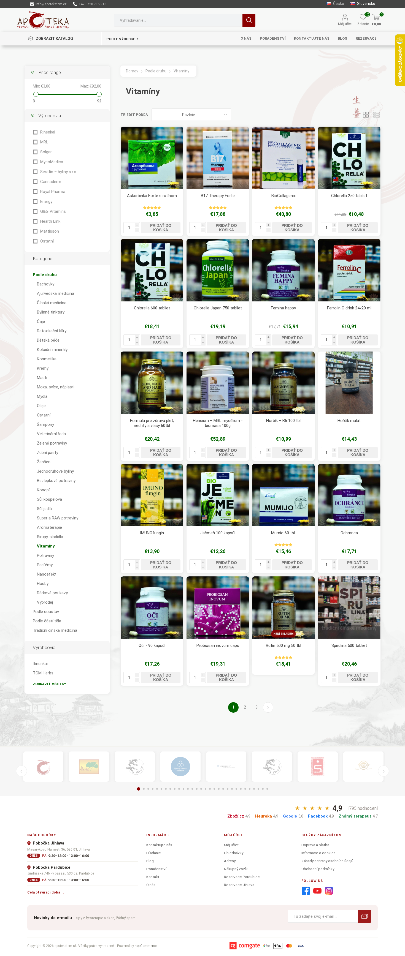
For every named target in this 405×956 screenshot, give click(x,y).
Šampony (45, 424)
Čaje (41, 321)
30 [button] (267, 789)
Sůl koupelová (49, 499)
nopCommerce (145, 946)
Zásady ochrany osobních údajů (327, 861)
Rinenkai (47, 132)
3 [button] (148, 789)
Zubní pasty (47, 452)
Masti (42, 377)
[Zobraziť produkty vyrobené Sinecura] (317, 766)
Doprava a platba (315, 845)
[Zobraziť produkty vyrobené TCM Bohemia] (226, 766)
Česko (338, 3)
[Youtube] (317, 891)
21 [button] (227, 789)
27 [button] (254, 789)
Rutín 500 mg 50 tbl (283, 645)
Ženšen (43, 461)
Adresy (230, 861)
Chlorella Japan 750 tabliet (218, 308)
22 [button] (232, 789)
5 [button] (157, 789)
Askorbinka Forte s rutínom (152, 195)
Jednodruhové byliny (55, 471)
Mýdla (42, 396)
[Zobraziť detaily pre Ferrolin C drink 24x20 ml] (349, 270)
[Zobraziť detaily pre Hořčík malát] (349, 383)
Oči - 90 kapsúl (152, 645)
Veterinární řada (51, 433)
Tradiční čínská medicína (55, 630)
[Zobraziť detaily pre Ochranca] (349, 495)
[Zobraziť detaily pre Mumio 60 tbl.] (283, 495)
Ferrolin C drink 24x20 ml (349, 308)
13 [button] (192, 789)
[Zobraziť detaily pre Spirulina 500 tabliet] (349, 607)
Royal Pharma (52, 191)
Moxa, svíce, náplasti (55, 387)
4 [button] (152, 789)
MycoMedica (51, 161)
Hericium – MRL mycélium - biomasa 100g (218, 423)
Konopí (43, 489)
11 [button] (183, 789)
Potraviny (45, 555)
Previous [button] (21, 771)
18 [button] (214, 789)
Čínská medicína (51, 302)
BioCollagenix (283, 195)
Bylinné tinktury (50, 312)
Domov (132, 71)
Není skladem (283, 633)
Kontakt (152, 877)
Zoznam (376, 114)
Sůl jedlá (44, 508)
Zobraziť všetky (49, 684)
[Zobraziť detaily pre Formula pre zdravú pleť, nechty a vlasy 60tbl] (152, 383)
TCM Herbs (43, 673)
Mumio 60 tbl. (283, 532)
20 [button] (223, 789)
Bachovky (45, 284)
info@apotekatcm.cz (51, 4)
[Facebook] (305, 891)
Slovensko (365, 3)
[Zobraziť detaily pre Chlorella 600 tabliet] (152, 270)
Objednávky (233, 853)
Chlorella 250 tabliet (349, 195)
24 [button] (241, 789)
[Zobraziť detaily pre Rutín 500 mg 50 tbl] (283, 607)
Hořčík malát (349, 420)
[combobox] (178, 20)
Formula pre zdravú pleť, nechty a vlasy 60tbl (152, 423)
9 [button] (174, 789)
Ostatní (47, 241)
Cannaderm (50, 181)
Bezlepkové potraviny (56, 480)
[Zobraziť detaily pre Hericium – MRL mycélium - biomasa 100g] (218, 383)
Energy (46, 201)
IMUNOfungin (152, 532)
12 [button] (188, 789)
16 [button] (205, 789)
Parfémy (45, 564)
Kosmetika (46, 358)
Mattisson (49, 231)
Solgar (46, 151)
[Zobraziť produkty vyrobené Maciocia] (134, 766)
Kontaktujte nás (159, 845)
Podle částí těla (47, 621)
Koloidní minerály (52, 349)
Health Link (50, 221)
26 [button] (249, 789)
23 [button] (236, 789)
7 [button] (166, 789)
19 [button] (219, 789)
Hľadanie (248, 20)
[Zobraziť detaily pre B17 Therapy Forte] (218, 158)
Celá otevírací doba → (45, 892)
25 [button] (245, 789)
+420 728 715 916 (92, 4)
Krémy (42, 368)
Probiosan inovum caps (217, 645)
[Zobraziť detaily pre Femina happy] (283, 270)
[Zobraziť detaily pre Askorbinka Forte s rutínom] (152, 158)
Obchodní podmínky (317, 869)
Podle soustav (46, 611)
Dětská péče (48, 340)
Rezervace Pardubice (242, 877)
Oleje (41, 405)
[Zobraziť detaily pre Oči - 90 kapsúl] (152, 607)
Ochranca (349, 532)
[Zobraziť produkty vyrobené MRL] (180, 766)
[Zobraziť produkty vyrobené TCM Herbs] (89, 766)
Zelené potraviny (52, 443)
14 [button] (197, 789)
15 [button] (201, 789)
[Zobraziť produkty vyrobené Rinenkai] (43, 766)
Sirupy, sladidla (50, 536)
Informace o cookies (318, 853)
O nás (150, 885)
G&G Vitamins (53, 211)
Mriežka (366, 114)
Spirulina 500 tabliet (349, 645)
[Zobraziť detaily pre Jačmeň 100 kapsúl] (218, 495)
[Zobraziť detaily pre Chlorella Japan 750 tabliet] (218, 270)
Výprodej (45, 602)
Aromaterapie (49, 527)
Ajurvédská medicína (55, 293)
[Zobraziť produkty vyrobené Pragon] (272, 766)
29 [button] (263, 789)
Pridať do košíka (160, 227)
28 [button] (258, 789)
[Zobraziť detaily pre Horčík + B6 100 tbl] (283, 383)
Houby (42, 583)
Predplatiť (364, 916)
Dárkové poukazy (52, 592)
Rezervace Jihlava (239, 885)
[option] (43, 766)
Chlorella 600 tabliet (152, 308)
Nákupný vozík (236, 869)
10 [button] (179, 789)
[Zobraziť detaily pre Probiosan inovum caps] (218, 607)
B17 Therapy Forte (218, 195)
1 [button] (138, 789)
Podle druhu (45, 274)
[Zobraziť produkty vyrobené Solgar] (363, 766)
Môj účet (345, 24)
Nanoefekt (46, 574)
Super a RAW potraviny (57, 518)
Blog (150, 861)
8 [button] (170, 789)
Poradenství (156, 869)
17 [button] (210, 789)
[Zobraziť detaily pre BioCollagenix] (283, 158)
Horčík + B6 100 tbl (283, 420)
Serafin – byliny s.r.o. (58, 171)
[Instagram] (329, 891)
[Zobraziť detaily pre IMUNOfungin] (152, 495)
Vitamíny (46, 546)
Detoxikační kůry (51, 330)
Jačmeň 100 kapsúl (217, 532)
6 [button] (161, 789)
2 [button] (144, 789)
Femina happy (283, 308)
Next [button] (383, 771)
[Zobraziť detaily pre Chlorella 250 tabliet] (349, 158)
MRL (44, 142)
